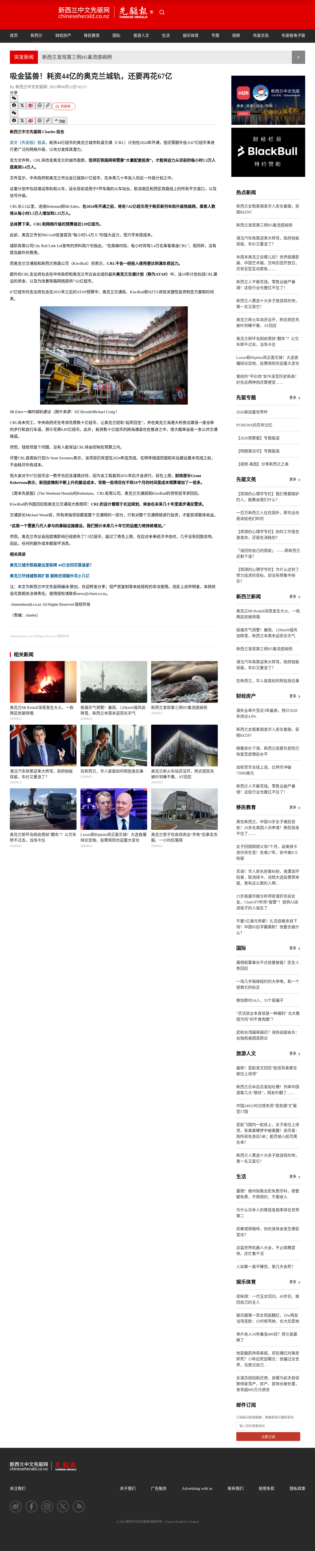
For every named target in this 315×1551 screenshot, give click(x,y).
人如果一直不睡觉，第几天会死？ (265, 1267)
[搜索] (162, 12)
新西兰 (36, 35)
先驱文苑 (261, 35)
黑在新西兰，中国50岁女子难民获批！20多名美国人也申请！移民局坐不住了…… (267, 828)
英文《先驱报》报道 (27, 143)
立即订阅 (268, 1437)
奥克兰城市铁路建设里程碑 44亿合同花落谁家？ (52, 565)
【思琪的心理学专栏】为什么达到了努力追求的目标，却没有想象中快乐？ (267, 575)
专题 (215, 35)
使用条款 (266, 1488)
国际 (116, 35)
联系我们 (235, 1488)
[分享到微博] (30, 105)
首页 (14, 35)
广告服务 (159, 1488)
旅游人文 (141, 35)
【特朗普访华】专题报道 (258, 451)
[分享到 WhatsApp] (39, 105)
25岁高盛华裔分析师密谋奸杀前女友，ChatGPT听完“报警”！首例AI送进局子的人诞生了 (267, 902)
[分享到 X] (22, 106)
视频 (236, 35)
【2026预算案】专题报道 (258, 438)
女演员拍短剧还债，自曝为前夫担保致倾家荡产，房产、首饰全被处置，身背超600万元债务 (267, 1384)
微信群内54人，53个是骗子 (260, 1000)
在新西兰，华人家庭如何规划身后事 (267, 681)
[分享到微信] (14, 98)
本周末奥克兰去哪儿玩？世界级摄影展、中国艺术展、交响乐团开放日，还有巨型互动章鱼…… (267, 263)
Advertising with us (197, 1488)
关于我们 (128, 1488)
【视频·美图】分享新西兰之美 (262, 464)
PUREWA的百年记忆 (254, 425)
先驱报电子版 (293, 35)
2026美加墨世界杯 (252, 412)
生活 (166, 35)
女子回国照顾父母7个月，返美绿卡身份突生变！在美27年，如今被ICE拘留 (267, 852)
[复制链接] (48, 105)
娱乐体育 (191, 35)
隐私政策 (297, 1488)
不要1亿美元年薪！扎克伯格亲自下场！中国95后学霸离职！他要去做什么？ (267, 927)
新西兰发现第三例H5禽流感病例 (77, 57)
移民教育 (92, 35)
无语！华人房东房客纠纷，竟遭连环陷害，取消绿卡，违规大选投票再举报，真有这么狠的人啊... (267, 877)
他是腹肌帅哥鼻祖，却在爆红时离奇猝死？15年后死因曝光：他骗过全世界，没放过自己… (267, 1359)
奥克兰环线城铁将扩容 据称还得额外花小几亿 (50, 576)
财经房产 (63, 35)
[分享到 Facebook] (14, 105)
